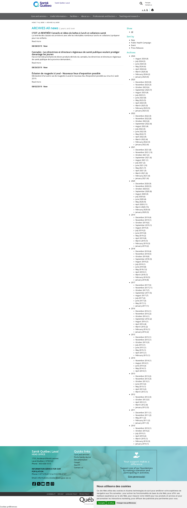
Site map (60, 494)
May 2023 (139, 100)
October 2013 (141, 381)
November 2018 (142, 254)
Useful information (58, 16)
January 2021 (140, 178)
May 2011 (139, 418)
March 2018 (140, 274)
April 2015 (139, 353)
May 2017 (139, 303)
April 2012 (139, 402)
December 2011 (142, 412)
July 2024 (139, 61)
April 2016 (139, 324)
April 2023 (139, 103)
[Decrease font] (142, 10)
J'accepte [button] (101, 503)
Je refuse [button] (110, 503)
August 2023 (140, 92)
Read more (36, 41)
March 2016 (140, 327)
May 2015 (139, 350)
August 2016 (140, 321)
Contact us (148, 5)
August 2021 (140, 160)
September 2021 (142, 157)
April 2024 (139, 69)
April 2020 (139, 204)
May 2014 (139, 368)
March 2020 (140, 207)
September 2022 (142, 124)
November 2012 (142, 397)
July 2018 (139, 264)
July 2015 (139, 345)
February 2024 (141, 74)
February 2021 (141, 176)
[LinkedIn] (47, 484)
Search (77, 465)
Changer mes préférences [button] (126, 503)
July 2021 (139, 163)
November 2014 (142, 360)
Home (34, 22)
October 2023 (141, 87)
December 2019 (142, 217)
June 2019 (139, 233)
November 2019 (142, 220)
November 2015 (142, 340)
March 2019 (140, 241)
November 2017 (142, 287)
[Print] (152, 10)
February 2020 (141, 209)
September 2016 (142, 319)
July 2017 (139, 298)
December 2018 (142, 251)
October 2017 (141, 290)
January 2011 (140, 423)
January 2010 (140, 444)
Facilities (73, 16)
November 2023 (142, 84)
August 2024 (140, 58)
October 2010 (141, 431)
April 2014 (139, 371)
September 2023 (142, 90)
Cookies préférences (8, 507)
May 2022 (139, 134)
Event (133, 45)
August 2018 (140, 261)
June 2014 (139, 366)
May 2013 (139, 386)
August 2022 (140, 126)
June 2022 (139, 131)
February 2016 (141, 329)
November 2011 (142, 415)
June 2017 (139, 300)
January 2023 (140, 111)
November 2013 (142, 379)
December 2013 (142, 376)
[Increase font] (147, 10)
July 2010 (139, 433)
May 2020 (139, 202)
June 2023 (139, 98)
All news (41, 22)
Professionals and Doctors (104, 16)
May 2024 (139, 66)
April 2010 (139, 436)
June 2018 (139, 267)
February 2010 (141, 441)
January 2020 (140, 212)
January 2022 (140, 144)
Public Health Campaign (141, 43)
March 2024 (140, 71)
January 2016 (140, 332)
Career (77, 462)
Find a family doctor (82, 457)
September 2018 (142, 259)
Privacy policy (84, 494)
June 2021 (139, 165)
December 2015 (142, 337)
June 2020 (139, 199)
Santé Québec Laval (45, 451)
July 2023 (139, 95)
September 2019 (142, 225)
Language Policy (71, 494)
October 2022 (141, 121)
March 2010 (140, 438)
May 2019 (139, 235)
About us (85, 16)
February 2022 (141, 142)
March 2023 (140, 105)
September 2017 (142, 293)
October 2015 (141, 342)
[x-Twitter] (38, 484)
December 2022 (142, 116)
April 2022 (139, 137)
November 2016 (142, 313)
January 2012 (140, 407)
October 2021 (141, 155)
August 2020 (140, 194)
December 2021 (142, 150)
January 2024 (140, 77)
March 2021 (140, 173)
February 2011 (141, 420)
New (133, 40)
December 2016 (142, 311)
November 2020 (142, 186)
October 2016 (141, 316)
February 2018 (141, 277)
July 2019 (139, 230)
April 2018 (139, 272)
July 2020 (139, 196)
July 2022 (139, 129)
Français (148, 2)
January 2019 (140, 246)
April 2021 (139, 170)
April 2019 (139, 238)
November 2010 (142, 428)
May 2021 (139, 168)
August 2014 (140, 363)
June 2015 (139, 347)
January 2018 (140, 280)
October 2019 (141, 222)
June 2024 (139, 64)
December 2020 (142, 183)
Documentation (80, 459)
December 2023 (142, 82)
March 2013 (140, 392)
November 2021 (142, 152)
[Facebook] (34, 484)
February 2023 (141, 108)
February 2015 (141, 355)
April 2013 (139, 389)
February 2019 (141, 243)
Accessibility (51, 494)
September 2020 (142, 191)
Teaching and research (128, 16)
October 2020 (141, 189)
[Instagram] (52, 484)
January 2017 (140, 306)
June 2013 (139, 384)
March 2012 (140, 405)
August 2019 (140, 228)
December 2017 (142, 285)
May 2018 (139, 269)
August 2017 (140, 295)
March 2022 (140, 139)
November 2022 (142, 118)
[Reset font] (144, 10)
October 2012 (141, 399)
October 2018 (141, 256)
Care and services (38, 16)
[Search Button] (142, 4)
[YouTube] (43, 484)
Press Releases (137, 48)
